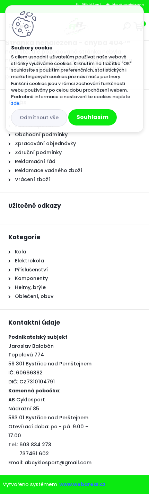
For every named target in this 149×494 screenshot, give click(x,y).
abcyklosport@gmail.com (58, 462)
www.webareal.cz (82, 484)
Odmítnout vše (39, 117)
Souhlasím (92, 117)
